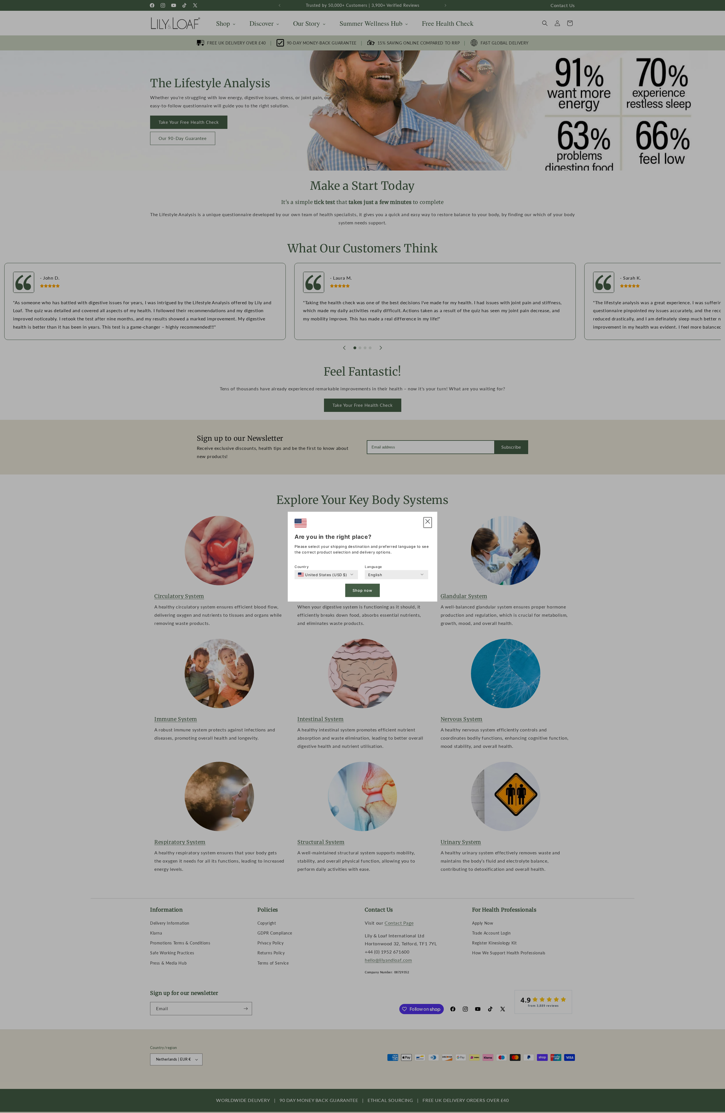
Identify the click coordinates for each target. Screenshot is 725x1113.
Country (302, 566)
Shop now (362, 590)
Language (373, 566)
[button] (427, 522)
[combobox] (322, 574)
